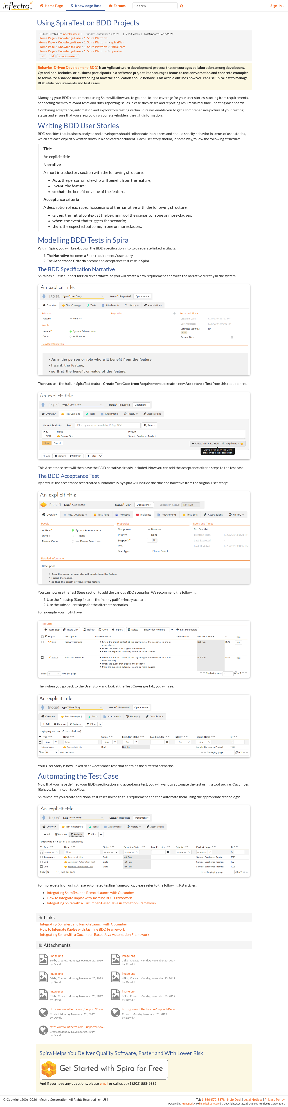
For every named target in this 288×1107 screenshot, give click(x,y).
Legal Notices (253, 1099)
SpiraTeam (118, 47)
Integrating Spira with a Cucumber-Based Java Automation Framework (101, 903)
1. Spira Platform (96, 38)
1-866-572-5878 (213, 1099)
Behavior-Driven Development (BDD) (68, 67)
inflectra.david (71, 33)
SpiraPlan (117, 42)
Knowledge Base (69, 38)
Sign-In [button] (276, 5)
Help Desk (234, 1099)
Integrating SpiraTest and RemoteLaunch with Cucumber (90, 892)
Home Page (47, 38)
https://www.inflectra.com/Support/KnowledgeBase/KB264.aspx (164, 1009)
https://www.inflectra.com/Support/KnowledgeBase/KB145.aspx (92, 1009)
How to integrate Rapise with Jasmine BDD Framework (89, 898)
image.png (56, 956)
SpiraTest (117, 51)
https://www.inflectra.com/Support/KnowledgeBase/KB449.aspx (92, 1027)
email (104, 1083)
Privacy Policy (275, 1099)
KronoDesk (188, 1103)
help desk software (209, 1103)
